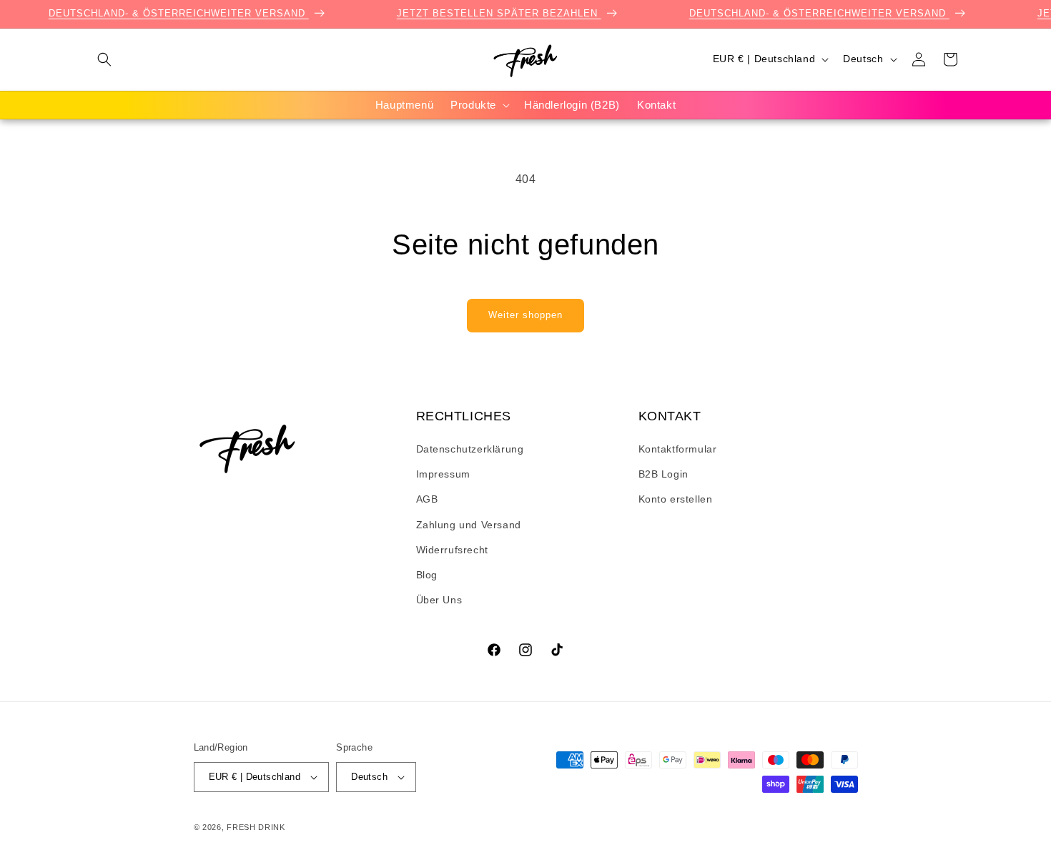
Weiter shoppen (525, 315)
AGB (427, 499)
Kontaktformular (677, 449)
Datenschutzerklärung (470, 449)
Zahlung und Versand (468, 524)
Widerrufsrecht (452, 549)
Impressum (443, 474)
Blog (427, 574)
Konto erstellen (675, 499)
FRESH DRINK (256, 827)
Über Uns (439, 600)
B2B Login (663, 474)
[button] (104, 59)
